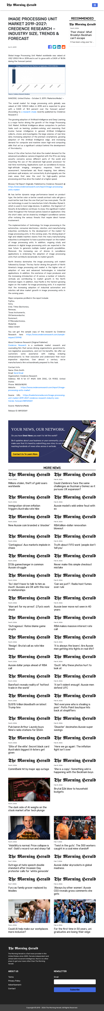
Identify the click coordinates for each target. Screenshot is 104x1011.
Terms (11, 977)
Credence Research (17, 345)
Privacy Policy (14, 981)
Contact (12, 988)
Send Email (18, 373)
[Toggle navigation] (95, 5)
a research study (28, 112)
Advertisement (14, 985)
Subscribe (75, 989)
